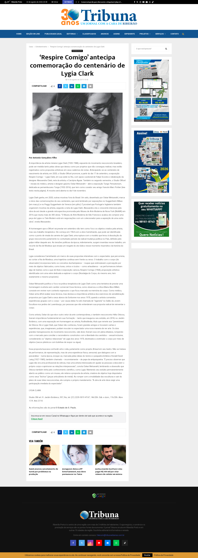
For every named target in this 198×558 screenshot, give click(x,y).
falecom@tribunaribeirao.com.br (110, 535)
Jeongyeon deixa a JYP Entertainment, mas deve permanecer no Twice (74, 471)
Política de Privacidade (163, 555)
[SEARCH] (166, 48)
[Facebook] (73, 543)
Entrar (55, 2)
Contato (175, 34)
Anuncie (105, 34)
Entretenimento (77, 51)
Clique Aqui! (37, 419)
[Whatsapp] (116, 543)
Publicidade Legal (53, 34)
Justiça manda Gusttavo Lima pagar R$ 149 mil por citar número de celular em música (108, 471)
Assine (116, 34)
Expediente (129, 34)
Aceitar (147, 555)
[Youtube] (99, 543)
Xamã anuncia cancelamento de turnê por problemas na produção (43, 471)
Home (18, 34)
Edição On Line (33, 34)
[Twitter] (82, 543)
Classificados (89, 34)
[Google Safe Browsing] (99, 498)
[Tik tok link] (153, 2)
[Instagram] (90, 543)
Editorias (71, 34)
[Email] (108, 543)
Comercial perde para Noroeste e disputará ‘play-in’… (101, 2)
